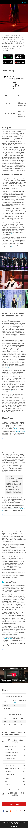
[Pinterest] (20, 811)
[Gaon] (14, 702)
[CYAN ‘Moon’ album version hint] (14, 649)
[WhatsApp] (13, 811)
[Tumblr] (17, 811)
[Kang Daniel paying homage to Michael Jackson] (14, 438)
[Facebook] (3, 811)
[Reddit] (10, 811)
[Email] (23, 811)
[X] (7, 811)
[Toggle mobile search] (22, 2)
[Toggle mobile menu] (25, 2)
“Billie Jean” (15, 428)
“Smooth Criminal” (20, 431)
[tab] (14, 741)
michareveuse (8, 638)
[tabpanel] (14, 765)
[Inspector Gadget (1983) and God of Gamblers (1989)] (14, 514)
